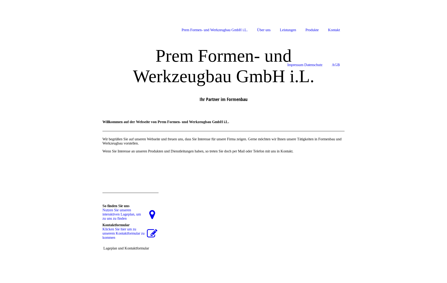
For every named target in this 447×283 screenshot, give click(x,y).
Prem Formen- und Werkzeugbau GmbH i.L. (215, 30)
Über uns (264, 30)
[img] (123, 17)
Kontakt (334, 30)
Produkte (312, 30)
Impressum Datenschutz (304, 65)
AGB (336, 65)
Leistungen (288, 30)
